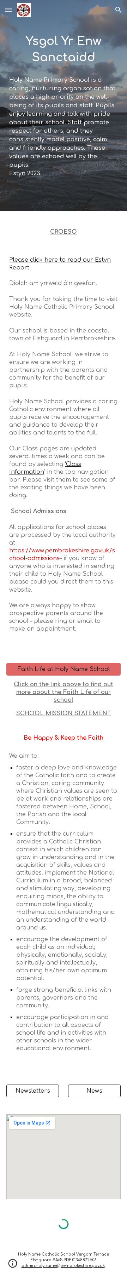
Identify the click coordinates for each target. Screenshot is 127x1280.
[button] (8, 9)
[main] (63, 49)
